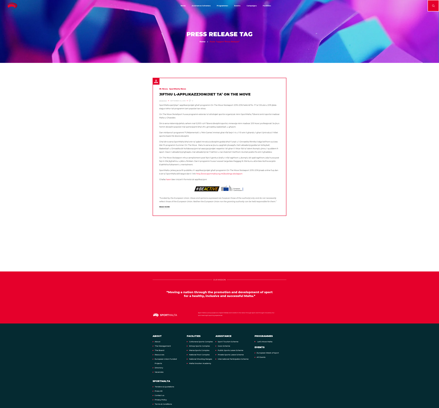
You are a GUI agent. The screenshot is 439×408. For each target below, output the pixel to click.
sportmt (163, 101)
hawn (168, 179)
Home (202, 42)
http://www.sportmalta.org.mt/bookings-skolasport (219, 174)
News (165, 89)
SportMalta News (177, 89)
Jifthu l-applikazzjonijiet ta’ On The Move (205, 94)
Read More (164, 207)
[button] (433, 5)
